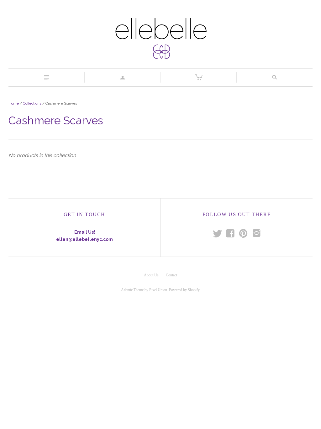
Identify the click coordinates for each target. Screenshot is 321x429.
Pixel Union (158, 290)
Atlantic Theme (132, 290)
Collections (32, 103)
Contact (171, 275)
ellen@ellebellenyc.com (84, 239)
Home (13, 103)
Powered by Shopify (184, 290)
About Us (151, 275)
